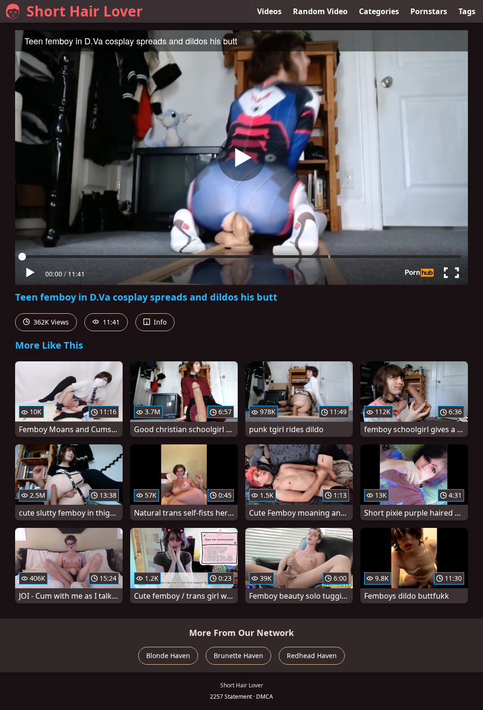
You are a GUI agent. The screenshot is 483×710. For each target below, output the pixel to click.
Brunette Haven (238, 655)
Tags (466, 11)
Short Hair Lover (84, 11)
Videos (269, 11)
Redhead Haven (312, 655)
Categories (379, 11)
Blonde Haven (168, 655)
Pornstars (428, 11)
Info (159, 321)
